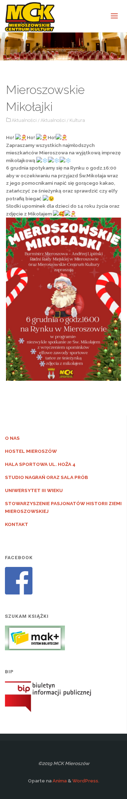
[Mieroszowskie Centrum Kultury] (30, 16)
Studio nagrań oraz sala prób (46, 477)
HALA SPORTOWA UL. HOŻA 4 (40, 464)
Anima (59, 780)
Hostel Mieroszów (31, 451)
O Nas (12, 438)
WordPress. (85, 780)
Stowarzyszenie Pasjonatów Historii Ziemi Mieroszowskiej (63, 507)
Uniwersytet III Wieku (34, 490)
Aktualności (24, 120)
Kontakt (16, 524)
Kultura (77, 120)
